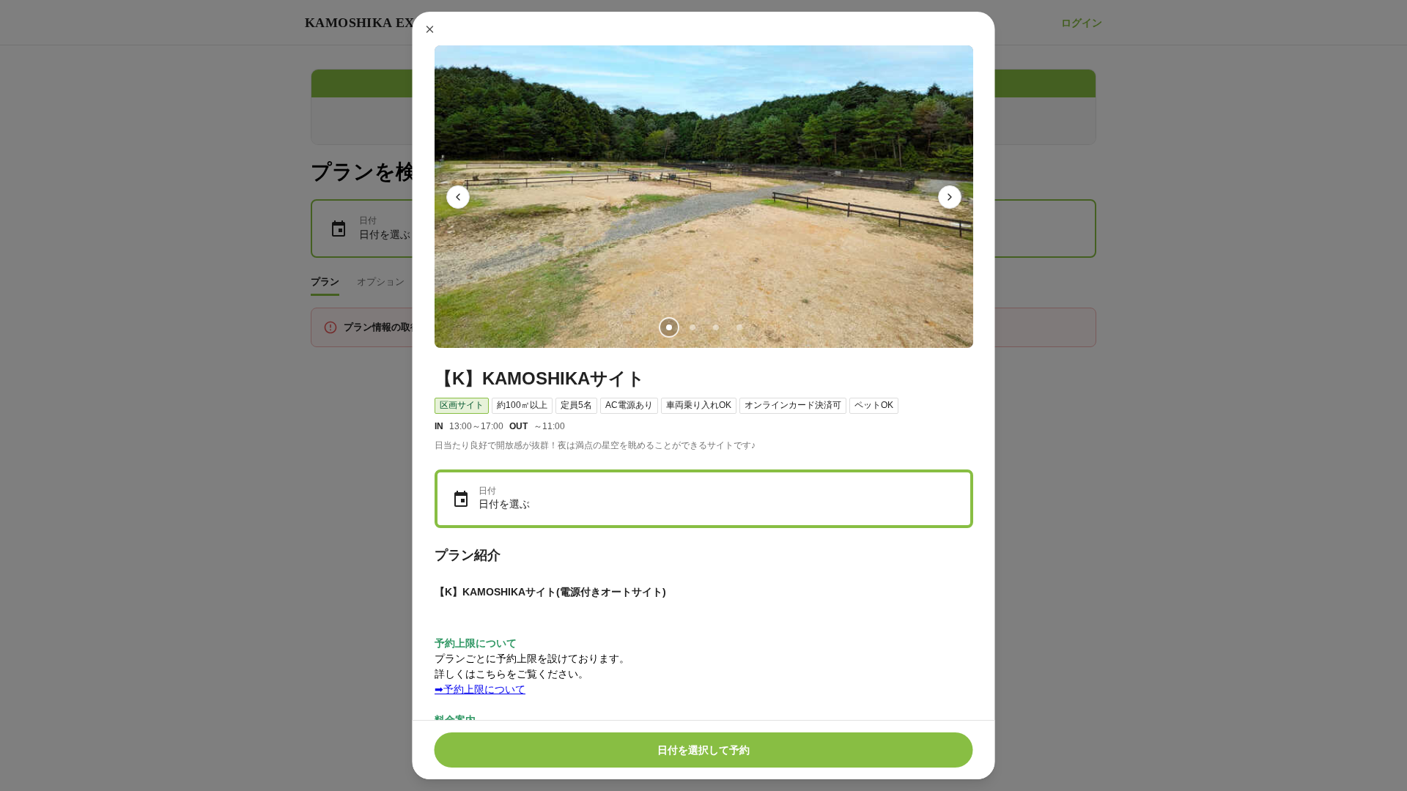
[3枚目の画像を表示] (715, 327)
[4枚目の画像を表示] (738, 327)
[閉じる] (430, 29)
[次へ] (949, 197)
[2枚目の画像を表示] (692, 327)
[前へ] (458, 197)
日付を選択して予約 (703, 750)
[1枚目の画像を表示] (668, 327)
